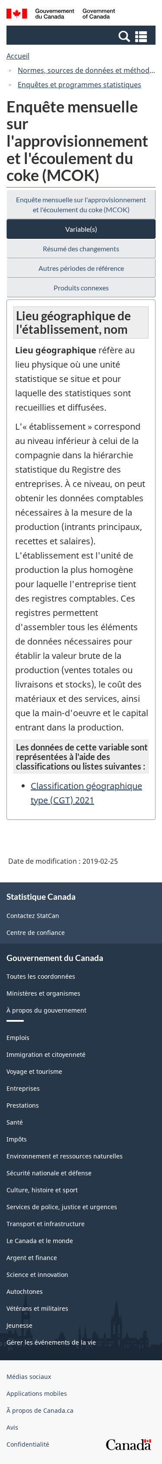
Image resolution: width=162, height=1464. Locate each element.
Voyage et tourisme (34, 1071)
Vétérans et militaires (37, 1308)
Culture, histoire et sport (42, 1190)
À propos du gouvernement (46, 1010)
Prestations (22, 1105)
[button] (82, 36)
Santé (14, 1122)
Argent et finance (31, 1257)
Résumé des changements (81, 248)
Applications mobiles (36, 1393)
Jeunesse (19, 1325)
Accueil (17, 56)
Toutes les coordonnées (40, 976)
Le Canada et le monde (39, 1241)
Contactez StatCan (32, 915)
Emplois (17, 1037)
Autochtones (24, 1291)
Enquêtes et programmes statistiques (79, 84)
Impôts (16, 1139)
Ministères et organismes (43, 993)
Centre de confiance (35, 932)
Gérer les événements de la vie (51, 1342)
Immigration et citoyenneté (46, 1054)
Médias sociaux (28, 1376)
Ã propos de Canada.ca (39, 1410)
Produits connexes (81, 287)
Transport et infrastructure (45, 1224)
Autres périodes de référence (81, 268)
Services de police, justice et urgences (61, 1207)
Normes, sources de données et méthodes (87, 70)
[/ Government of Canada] (60, 15)
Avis (12, 1427)
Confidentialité (27, 1444)
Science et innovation (37, 1274)
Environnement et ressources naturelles (64, 1156)
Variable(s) (81, 229)
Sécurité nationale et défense (49, 1173)
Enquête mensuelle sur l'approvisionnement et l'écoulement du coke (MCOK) (81, 204)
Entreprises (23, 1088)
